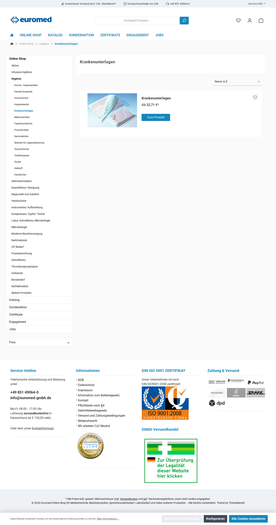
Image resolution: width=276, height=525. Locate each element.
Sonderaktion (18, 307)
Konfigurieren (215, 518)
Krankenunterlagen (23, 111)
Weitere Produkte (21, 292)
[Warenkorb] (261, 20)
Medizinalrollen (22, 117)
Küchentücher (21, 98)
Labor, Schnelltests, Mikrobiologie (30, 220)
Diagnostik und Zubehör (25, 194)
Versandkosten (129, 498)
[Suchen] (184, 20)
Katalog (14, 300)
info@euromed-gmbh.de (30, 398)
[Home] (13, 36)
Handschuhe (18, 200)
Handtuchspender (23, 91)
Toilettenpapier (21, 155)
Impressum (85, 390)
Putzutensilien (21, 130)
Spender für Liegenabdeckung (29, 142)
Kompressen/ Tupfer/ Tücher (28, 213)
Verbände (17, 273)
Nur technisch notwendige (181, 518)
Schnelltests (18, 259)
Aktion (15, 65)
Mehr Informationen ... (108, 518)
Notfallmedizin (19, 286)
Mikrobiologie (19, 227)
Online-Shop (17, 58)
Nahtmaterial (19, 240)
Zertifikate (16, 314)
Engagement (17, 322)
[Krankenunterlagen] (112, 110)
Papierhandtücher (23, 123)
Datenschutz (86, 385)
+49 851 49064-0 (24, 392)
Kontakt (83, 400)
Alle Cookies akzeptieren (248, 518)
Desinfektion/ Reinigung (25, 187)
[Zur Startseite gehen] (31, 19)
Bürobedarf (18, 279)
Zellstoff (18, 168)
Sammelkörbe (21, 136)
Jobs (12, 329)
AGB (81, 380)
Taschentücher (21, 149)
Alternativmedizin (21, 181)
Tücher (17, 162)
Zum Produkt (155, 117)
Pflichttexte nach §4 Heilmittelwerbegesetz (92, 408)
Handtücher (20, 174)
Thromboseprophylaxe (24, 266)
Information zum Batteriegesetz (99, 395)
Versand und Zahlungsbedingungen (101, 415)
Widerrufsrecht (87, 421)
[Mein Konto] (249, 20)
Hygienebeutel (21, 104)
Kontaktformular (43, 428)
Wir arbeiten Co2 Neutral (94, 426)
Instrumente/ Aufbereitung (27, 207)
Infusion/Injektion (21, 72)
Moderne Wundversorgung (26, 233)
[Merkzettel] (238, 20)
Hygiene (16, 78)
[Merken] (255, 97)
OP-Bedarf (17, 246)
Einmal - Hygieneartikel (26, 85)
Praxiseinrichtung (21, 253)
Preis (12, 342)
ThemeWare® (237, 502)
